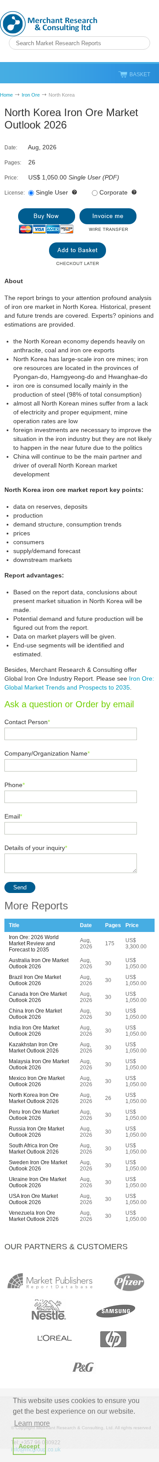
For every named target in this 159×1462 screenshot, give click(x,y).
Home (6, 94)
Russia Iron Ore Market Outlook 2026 (36, 1132)
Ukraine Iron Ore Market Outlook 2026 (37, 1182)
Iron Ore (31, 94)
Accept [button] (29, 1446)
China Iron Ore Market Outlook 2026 (35, 1014)
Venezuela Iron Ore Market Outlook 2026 (34, 1216)
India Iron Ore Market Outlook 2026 (34, 1031)
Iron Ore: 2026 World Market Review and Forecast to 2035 (34, 943)
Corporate (113, 192)
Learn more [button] (32, 1423)
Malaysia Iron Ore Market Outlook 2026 (39, 1064)
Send (19, 887)
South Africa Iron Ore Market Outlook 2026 (34, 1148)
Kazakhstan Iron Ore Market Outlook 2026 (34, 1047)
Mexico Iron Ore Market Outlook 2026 (36, 1081)
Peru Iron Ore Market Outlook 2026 (34, 1115)
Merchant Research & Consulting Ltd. (48, 23)
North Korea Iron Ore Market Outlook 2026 (34, 1098)
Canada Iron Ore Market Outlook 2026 (38, 997)
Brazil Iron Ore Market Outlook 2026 (35, 980)
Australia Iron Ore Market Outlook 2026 (38, 963)
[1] (46, 221)
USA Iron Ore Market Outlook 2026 (33, 1199)
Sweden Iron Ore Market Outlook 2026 (38, 1165)
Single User (52, 192)
